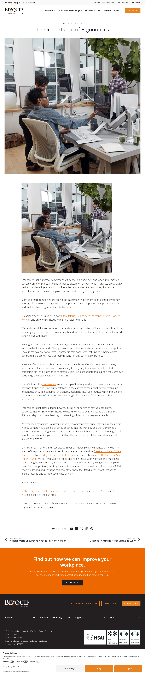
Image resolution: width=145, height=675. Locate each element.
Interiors (49, 10)
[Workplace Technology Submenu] (81, 10)
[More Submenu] (121, 10)
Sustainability (104, 10)
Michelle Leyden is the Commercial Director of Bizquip (51, 491)
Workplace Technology (69, 10)
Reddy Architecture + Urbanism (58, 455)
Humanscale (49, 384)
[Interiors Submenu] (55, 10)
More (116, 10)
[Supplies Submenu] (95, 10)
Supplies (89, 10)
